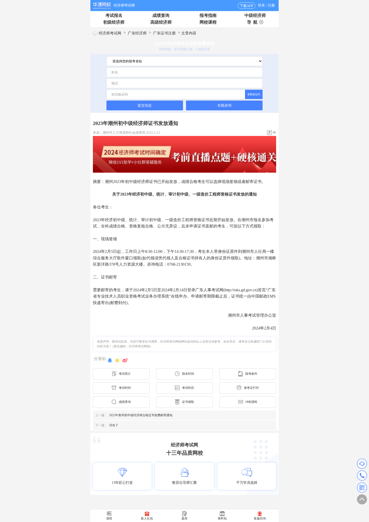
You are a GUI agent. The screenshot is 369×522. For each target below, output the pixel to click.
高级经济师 (161, 22)
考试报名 (113, 15)
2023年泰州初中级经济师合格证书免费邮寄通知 (133, 415)
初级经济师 (114, 22)
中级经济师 (255, 15)
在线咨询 (224, 105)
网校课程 (208, 22)
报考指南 (208, 15)
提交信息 (145, 105)
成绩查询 (160, 15)
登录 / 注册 (266, 5)
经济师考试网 (124, 5)
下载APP (246, 6)
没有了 (106, 425)
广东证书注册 (164, 33)
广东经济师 (137, 33)
